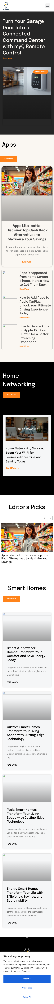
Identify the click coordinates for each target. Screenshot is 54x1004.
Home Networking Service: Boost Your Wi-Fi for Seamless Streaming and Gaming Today (27, 558)
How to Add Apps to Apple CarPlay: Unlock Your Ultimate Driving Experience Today (35, 305)
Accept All (27, 979)
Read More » (8, 58)
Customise (27, 988)
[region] (27, 978)
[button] (47, 5)
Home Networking (27, 429)
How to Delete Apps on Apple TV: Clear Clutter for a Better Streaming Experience (34, 334)
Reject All (27, 997)
